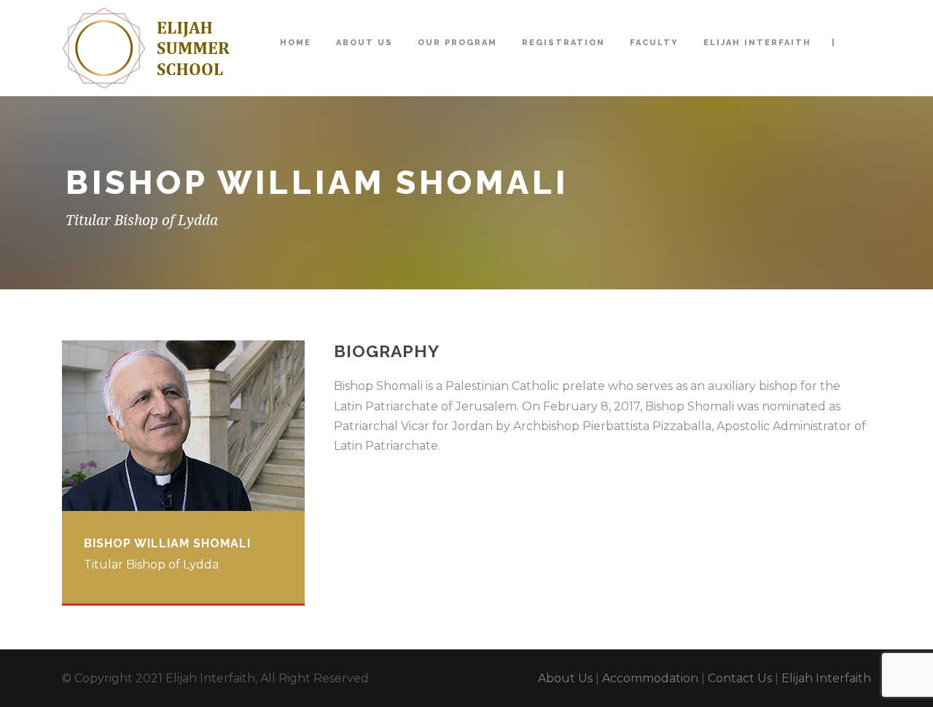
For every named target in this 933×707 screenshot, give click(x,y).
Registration (563, 42)
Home (295, 42)
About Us (364, 42)
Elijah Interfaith (757, 42)
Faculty (654, 42)
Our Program (457, 42)
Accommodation (650, 678)
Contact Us (740, 678)
